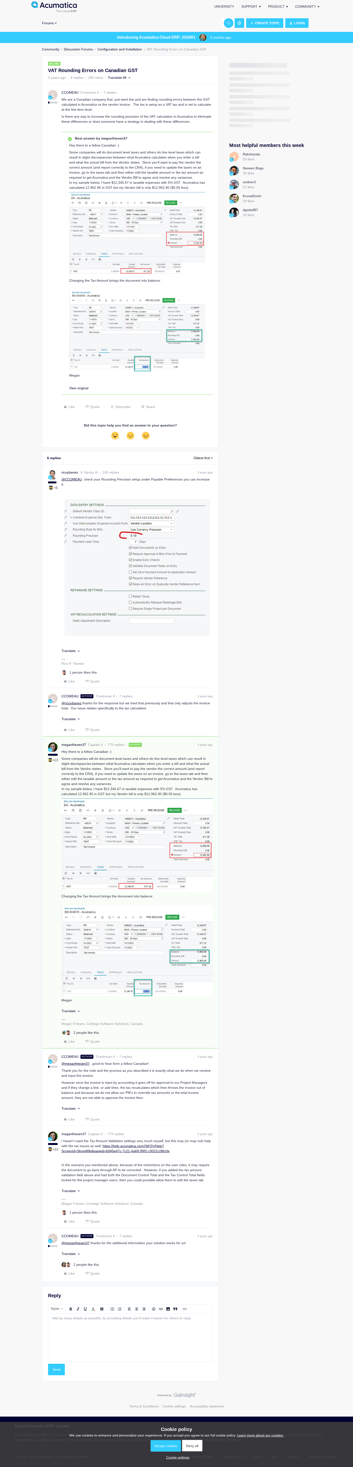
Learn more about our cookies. (260, 1435)
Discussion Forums (78, 49)
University (224, 6)
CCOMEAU (70, 92)
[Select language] (239, 23)
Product (276, 6)
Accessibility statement (207, 1406)
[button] (264, 23)
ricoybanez (69, 472)
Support (249, 6)
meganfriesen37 (73, 745)
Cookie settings (174, 1406)
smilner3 (249, 182)
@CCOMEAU (71, 479)
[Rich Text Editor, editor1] (130, 1338)
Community (305, 6)
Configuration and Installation (119, 49)
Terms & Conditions (144, 1406)
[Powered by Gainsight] (176, 1396)
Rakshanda (251, 154)
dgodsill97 (250, 210)
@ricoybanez (71, 703)
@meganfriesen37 (75, 1063)
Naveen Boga (253, 168)
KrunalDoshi (252, 196)
